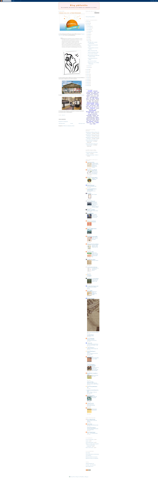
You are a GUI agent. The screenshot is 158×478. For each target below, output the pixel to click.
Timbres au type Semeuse (91, 221)
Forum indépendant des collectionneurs (92, 454)
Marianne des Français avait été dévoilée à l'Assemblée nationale (73, 95)
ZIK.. (88, 387)
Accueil (71, 123)
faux (87, 100)
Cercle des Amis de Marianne (92, 267)
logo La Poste (96, 106)
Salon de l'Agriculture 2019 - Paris (95, 376)
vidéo (94, 123)
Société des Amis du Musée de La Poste (92, 390)
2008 (88, 80)
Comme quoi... (94, 221)
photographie (89, 116)
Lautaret (87, 440)
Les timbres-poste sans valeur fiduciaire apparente (95, 269)
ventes (91, 123)
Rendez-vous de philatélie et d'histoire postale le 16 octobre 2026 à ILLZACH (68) (95, 254)
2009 (88, 79)
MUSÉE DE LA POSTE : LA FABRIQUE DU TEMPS (94, 293)
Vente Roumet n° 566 (90, 335)
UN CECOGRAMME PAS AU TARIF (95, 358)
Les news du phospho (90, 338)
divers (87, 98)
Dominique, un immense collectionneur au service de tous (92, 340)
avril (89, 39)
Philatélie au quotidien (91, 209)
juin (89, 35)
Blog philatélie (79, 5)
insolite (92, 104)
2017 (88, 71)
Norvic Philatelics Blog (91, 419)
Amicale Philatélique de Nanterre (91, 352)
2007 (88, 82)
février (89, 65)
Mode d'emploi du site (89, 466)
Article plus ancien (82, 123)
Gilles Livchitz (96, 100)
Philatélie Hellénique (90, 298)
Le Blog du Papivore (90, 347)
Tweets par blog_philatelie (90, 16)
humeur (96, 103)
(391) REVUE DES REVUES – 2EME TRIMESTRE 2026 (95, 246)
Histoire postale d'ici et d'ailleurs (93, 244)
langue (88, 105)
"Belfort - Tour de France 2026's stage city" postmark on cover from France (95, 172)
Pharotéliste (89, 193)
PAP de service (94, 113)
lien (90, 106)
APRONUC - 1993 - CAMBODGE (95, 179)
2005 (88, 85)
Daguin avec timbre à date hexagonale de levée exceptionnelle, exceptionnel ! (92, 445)
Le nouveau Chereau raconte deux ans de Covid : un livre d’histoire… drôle (92, 345)
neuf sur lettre (97, 111)
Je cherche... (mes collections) (91, 464)
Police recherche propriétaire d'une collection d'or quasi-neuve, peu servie (95, 216)
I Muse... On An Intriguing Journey (92, 433)
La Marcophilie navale (91, 201)
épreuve (97, 98)
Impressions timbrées (90, 395)
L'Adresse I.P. (89, 343)
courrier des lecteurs (94, 97)
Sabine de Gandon (90, 381)
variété (97, 122)
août (89, 32)
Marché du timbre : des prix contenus (92, 210)
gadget (90, 100)
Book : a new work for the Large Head (92, 332)
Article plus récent (62, 123)
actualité (90, 91)
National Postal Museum (91, 427)
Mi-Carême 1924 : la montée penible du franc (92, 43)
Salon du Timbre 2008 (90, 119)
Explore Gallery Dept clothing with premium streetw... (92, 140)
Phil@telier (89, 274)
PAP (89, 113)
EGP (90, 98)
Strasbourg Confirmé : (95, 260)
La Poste (97, 104)
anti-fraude (95, 91)
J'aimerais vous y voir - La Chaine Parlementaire (70, 13)
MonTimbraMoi (92, 110)
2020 (88, 23)
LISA (92, 106)
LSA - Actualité (89, 290)
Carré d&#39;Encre (94, 93)
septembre (90, 31)
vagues (93, 122)
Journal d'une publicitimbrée (92, 386)
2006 (88, 83)
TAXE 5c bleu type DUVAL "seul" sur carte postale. (95, 238)
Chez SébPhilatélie (90, 213)
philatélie (94, 115)
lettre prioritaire (93, 105)
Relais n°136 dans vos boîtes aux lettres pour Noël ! (92, 393)
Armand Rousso (90, 92)
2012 (88, 74)
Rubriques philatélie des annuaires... (92, 456)
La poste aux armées (90, 162)
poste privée (95, 116)
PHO (98, 115)
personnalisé (89, 115)
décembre (89, 26)
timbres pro (89, 122)
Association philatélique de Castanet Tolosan (91, 189)
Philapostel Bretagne (90, 185)
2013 (88, 72)
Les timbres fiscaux (90, 334)
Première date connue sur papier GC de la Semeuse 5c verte (95, 280)
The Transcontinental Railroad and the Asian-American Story (92, 429)
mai (88, 37)
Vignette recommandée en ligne (93, 52)
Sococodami (88, 452)
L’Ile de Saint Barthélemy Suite (91, 186)
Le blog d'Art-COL (90, 403)
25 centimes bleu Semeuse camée (92, 286)
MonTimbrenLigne (90, 111)
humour (88, 104)
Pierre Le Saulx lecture (89, 447)
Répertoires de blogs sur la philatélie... (92, 458)
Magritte (87, 108)
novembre (90, 27)
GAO (93, 100)
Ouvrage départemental (90, 442)
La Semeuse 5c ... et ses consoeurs (93, 278)
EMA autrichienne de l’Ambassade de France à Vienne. (93, 56)
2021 (88, 21)
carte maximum (90, 94)
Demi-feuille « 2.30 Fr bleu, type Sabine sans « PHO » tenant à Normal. (92, 383)
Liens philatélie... (89, 455)
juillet (89, 34)
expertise (97, 99)
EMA (93, 98)
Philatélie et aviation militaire (92, 177)
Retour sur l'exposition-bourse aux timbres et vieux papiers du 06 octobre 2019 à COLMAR (95, 368)
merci (95, 109)
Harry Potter (89, 101)
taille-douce (96, 121)
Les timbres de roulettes (91, 259)
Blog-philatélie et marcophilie (92, 236)
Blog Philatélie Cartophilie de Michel (92, 374)
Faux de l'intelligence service (91, 190)
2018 (88, 69)
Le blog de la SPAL (90, 251)
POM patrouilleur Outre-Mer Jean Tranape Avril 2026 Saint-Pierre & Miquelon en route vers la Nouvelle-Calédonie (95, 205)
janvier (89, 67)
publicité (97, 117)
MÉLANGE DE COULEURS (94, 397)
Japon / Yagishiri (94, 194)
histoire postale (90, 103)
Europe (87, 99)
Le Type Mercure (90, 356)
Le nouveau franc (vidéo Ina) (92, 53)
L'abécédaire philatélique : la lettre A (92, 154)
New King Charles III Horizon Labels (92, 424)
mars (89, 40)
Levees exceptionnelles (90, 439)
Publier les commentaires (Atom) (68, 125)
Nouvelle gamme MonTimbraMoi (94, 409)
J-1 (92, 229)
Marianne (92, 108)
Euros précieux (92, 99)
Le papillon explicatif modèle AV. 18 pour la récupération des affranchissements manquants (95, 165)
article (95, 92)
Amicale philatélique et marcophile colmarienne (91, 365)
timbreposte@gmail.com (90, 463)
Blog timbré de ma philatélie (92, 169)
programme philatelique (90, 117)
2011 (88, 75)
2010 (88, 77)
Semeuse (91, 121)
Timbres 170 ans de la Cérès (92, 50)
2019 (88, 24)
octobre (89, 29)
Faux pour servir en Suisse (92, 61)
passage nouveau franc (92, 114)
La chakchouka (89, 275)
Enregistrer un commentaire (63, 121)
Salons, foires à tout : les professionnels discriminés (91, 405)
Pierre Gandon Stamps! (91, 432)
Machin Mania (89, 424)
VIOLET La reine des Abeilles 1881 (92, 348)
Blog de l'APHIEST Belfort (92, 228)
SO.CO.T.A (89, 408)
